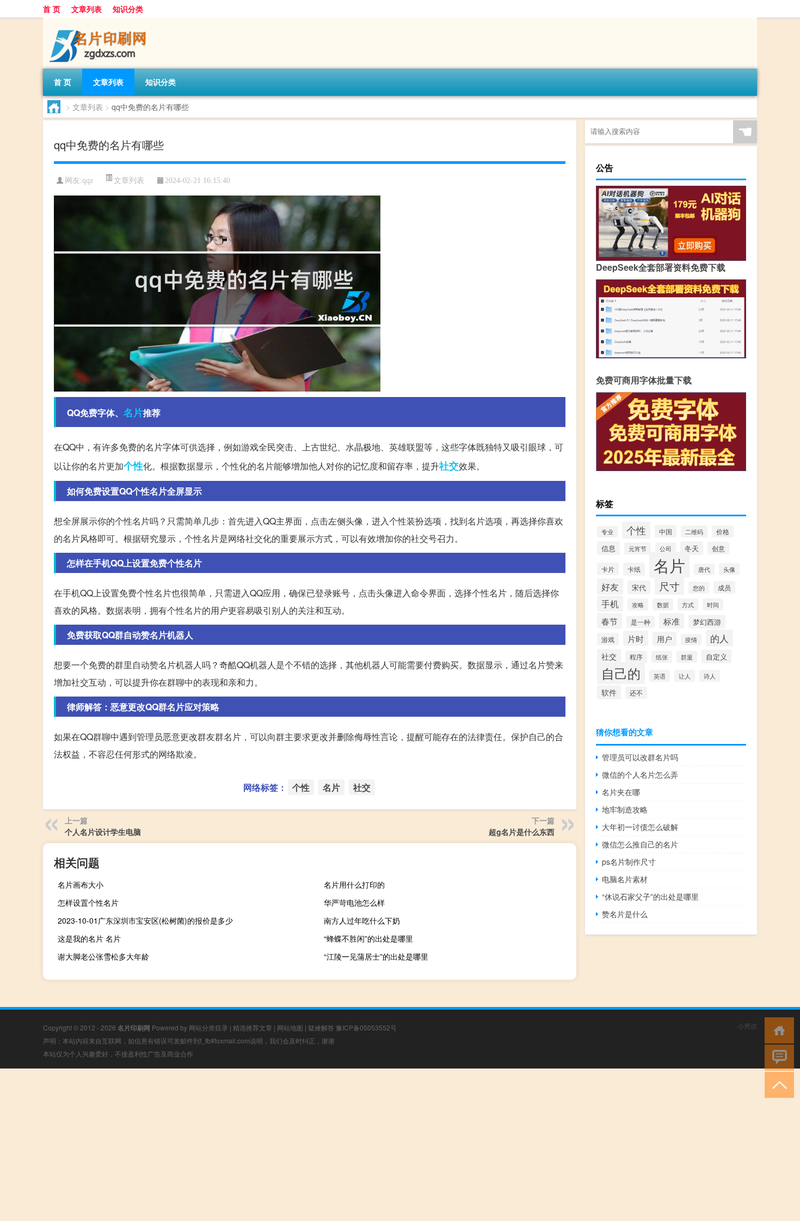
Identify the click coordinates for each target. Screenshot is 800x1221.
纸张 (662, 656)
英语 (660, 675)
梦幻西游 (707, 621)
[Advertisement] (326, 1145)
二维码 (694, 531)
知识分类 (128, 8)
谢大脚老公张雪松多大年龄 (103, 956)
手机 (610, 603)
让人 (685, 675)
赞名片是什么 (625, 913)
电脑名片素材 (625, 879)
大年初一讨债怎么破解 (640, 826)
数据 (663, 604)
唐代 (704, 569)
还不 (636, 692)
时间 (713, 604)
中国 (665, 531)
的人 (719, 638)
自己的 (621, 673)
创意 (718, 548)
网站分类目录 (208, 1027)
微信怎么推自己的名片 (640, 844)
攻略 (638, 604)
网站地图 (290, 1027)
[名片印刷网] (100, 21)
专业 (607, 532)
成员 (724, 587)
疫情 (691, 640)
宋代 (639, 587)
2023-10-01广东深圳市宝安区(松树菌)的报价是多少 (145, 920)
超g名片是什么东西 (522, 831)
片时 (635, 638)
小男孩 (747, 1025)
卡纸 (634, 569)
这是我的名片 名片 (89, 938)
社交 (449, 466)
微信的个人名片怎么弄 (640, 774)
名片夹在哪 (621, 791)
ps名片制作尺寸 (629, 861)
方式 (688, 604)
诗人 (710, 675)
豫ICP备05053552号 (366, 1027)
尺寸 (669, 585)
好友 (610, 586)
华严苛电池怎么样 (354, 902)
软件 (609, 692)
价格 (722, 531)
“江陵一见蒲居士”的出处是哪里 (376, 956)
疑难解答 (321, 1027)
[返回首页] (777, 1029)
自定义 (716, 656)
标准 (671, 621)
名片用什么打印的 (354, 884)
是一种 (640, 622)
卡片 (607, 568)
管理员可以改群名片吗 (640, 757)
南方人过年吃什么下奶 (362, 920)
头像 (729, 569)
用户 (664, 638)
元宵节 (638, 548)
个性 (133, 466)
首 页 (51, 8)
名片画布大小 (80, 884)
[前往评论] (777, 1057)
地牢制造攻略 (625, 809)
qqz (87, 180)
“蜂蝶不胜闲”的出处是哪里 (368, 938)
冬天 (692, 548)
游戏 (607, 639)
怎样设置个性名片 (88, 902)
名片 (133, 412)
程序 (636, 656)
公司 (666, 548)
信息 (608, 548)
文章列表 (86, 8)
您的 (699, 587)
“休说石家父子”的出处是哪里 (650, 896)
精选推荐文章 (252, 1027)
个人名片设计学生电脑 (103, 831)
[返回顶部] (777, 1084)
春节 (609, 621)
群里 (687, 656)
